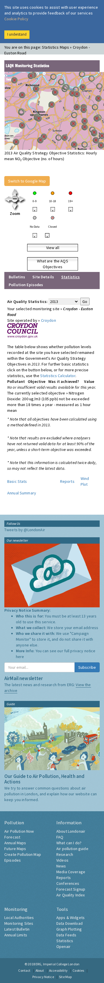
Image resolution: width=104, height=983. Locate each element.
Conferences (67, 883)
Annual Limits (15, 935)
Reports (67, 481)
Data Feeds (66, 935)
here (20, 656)
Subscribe (87, 667)
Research (64, 854)
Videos (62, 860)
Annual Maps (15, 842)
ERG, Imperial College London (57, 964)
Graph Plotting (69, 929)
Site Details (43, 276)
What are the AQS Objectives (52, 263)
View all (52, 247)
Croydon (48, 320)
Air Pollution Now (19, 831)
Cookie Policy (16, 18)
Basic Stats (17, 481)
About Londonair (70, 831)
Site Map (65, 977)
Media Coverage (70, 871)
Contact (24, 970)
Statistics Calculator (57, 375)
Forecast (12, 837)
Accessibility (58, 970)
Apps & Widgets (70, 917)
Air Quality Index (70, 895)
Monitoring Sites (18, 923)
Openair (63, 946)
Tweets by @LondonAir (24, 529)
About (40, 970)
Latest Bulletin (16, 929)
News (61, 866)
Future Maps (15, 848)
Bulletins (17, 276)
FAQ (59, 837)
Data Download (69, 923)
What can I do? (68, 842)
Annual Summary (21, 493)
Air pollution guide (72, 848)
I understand (17, 34)
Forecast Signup (70, 889)
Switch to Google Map (27, 181)
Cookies (78, 970)
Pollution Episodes (26, 284)
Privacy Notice (43, 977)
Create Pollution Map (22, 854)
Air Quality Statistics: (27, 301)
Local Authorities (19, 917)
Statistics (64, 940)
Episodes (12, 860)
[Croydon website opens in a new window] (22, 330)
